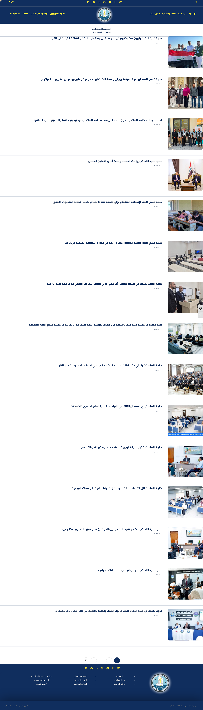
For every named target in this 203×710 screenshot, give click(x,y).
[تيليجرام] (93, 2)
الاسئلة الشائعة (41, 684)
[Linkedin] (99, 2)
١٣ (94, 660)
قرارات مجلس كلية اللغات (41, 676)
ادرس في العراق (80, 676)
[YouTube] (109, 2)
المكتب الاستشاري (41, 680)
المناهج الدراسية (80, 684)
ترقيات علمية (119, 680)
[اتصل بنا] (120, 2)
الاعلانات (119, 676)
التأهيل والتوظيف (80, 680)
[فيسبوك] (88, 2)
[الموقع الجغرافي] (115, 2)
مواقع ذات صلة (119, 684)
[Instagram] (104, 2)
